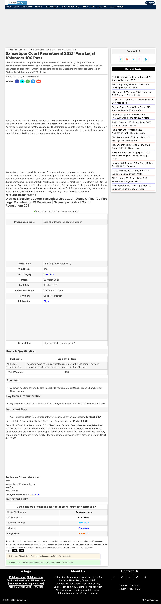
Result (38, 7)
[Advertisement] (80, 27)
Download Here (84, 512)
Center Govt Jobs (70, 7)
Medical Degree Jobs (20, 587)
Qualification (116, 7)
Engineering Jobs (18, 583)
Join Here (84, 522)
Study (17, 2)
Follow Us (84, 533)
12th (95, 127)
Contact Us (135, 585)
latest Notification (18, 123)
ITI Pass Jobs (38, 580)
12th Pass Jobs (35, 577)
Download (35, 494)
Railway (103, 7)
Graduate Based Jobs (18, 580)
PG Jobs (38, 587)
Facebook (84, 528)
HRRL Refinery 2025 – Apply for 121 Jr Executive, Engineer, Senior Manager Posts (131, 155)
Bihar (46, 301)
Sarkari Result (89, 7)
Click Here (83, 517)
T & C (137, 589)
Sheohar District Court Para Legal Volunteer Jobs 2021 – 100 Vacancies (41, 556)
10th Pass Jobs (17, 577)
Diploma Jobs (36, 583)
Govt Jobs (49, 274)
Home (8, 7)
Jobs (16, 7)
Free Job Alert (52, 7)
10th (89, 127)
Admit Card (27, 7)
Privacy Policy (126, 589)
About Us (123, 585)
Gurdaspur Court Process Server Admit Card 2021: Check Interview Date (42, 562)
